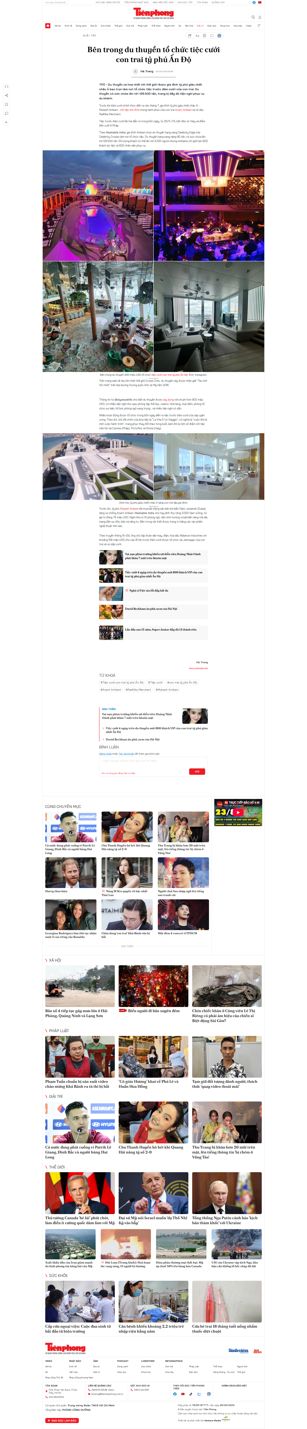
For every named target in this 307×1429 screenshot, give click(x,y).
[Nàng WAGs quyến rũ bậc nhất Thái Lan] (127, 872)
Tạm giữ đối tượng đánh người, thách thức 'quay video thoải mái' (224, 1084)
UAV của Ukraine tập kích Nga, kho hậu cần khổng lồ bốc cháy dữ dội (235, 1264)
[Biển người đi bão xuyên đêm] (153, 986)
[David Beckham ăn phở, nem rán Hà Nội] (111, 612)
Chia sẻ (6, 95)
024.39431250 (56, 1397)
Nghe (6, 86)
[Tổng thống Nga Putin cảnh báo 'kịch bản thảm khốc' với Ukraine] (227, 1193)
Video (249, 25)
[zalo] (201, 1394)
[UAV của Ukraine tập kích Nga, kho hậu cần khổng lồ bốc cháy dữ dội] (237, 1244)
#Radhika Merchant (138, 689)
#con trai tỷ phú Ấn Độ (182, 682)
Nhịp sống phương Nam (81, 1377)
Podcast (123, 1361)
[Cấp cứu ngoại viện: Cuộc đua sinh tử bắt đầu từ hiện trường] (80, 1301)
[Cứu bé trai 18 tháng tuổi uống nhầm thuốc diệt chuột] (227, 1301)
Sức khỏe (106, 25)
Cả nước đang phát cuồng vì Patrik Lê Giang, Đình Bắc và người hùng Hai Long (70, 849)
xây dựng (168, 399)
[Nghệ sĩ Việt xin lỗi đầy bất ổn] (111, 594)
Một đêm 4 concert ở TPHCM (177, 933)
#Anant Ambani (111, 689)
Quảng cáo (218, 2)
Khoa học (225, 25)
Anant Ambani (183, 109)
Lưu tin (6, 104)
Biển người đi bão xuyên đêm (153, 1010)
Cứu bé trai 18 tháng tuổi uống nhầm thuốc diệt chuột (224, 1329)
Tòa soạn (202, 2)
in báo (204, 35)
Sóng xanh (81, 25)
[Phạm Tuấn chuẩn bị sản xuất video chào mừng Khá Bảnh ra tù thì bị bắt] (80, 1057)
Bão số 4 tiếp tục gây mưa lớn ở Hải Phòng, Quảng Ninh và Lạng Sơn (76, 1013)
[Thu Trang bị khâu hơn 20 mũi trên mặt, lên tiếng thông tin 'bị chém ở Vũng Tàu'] (183, 827)
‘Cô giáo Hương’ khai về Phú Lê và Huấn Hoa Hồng (148, 1084)
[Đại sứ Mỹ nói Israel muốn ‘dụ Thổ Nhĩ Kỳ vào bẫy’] (153, 1193)
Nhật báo (75, 1361)
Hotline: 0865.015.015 (108, 2)
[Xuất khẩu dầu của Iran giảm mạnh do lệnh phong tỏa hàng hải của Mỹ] (70, 1244)
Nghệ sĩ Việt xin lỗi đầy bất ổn (148, 590)
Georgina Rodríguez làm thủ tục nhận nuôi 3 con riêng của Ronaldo (70, 935)
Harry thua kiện (56, 891)
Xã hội (58, 25)
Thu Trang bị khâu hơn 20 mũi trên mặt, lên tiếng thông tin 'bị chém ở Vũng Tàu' (181, 849)
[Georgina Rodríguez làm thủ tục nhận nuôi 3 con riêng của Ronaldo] (70, 914)
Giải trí (200, 25)
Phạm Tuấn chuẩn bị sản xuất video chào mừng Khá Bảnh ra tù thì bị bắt (77, 1084)
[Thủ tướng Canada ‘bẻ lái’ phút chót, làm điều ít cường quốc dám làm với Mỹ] (80, 1193)
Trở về (6, 122)
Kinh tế (68, 25)
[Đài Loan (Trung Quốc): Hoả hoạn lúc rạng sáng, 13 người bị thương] (126, 1244)
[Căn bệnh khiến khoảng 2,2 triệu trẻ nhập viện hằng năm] (153, 1301)
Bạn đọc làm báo (64, 1420)
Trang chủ (47, 25)
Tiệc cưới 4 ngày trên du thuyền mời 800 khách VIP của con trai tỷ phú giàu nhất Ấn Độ (163, 574)
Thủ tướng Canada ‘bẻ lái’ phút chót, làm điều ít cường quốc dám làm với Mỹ (80, 1220)
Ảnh (95, 1361)
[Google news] (210, 1394)
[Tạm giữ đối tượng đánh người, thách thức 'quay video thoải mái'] (227, 1057)
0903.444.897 (141, 1389)
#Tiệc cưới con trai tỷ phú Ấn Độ (122, 682)
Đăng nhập (105, 753)
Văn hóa (189, 25)
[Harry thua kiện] (70, 872)
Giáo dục (211, 25)
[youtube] (260, 2)
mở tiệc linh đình (130, 109)
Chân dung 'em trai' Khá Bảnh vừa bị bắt (126, 935)
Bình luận (6, 113)
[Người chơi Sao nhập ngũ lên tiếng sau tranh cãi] (183, 872)
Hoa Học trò (185, 2)
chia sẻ (190, 35)
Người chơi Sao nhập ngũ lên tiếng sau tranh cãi (181, 893)
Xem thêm (259, 25)
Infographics (174, 1361)
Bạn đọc (193, 1372)
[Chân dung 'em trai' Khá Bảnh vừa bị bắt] (127, 914)
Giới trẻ (130, 25)
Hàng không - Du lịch (224, 1372)
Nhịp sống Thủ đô (54, 1377)
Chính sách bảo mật (234, 1385)
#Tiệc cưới (155, 682)
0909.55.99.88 (99, 1389)
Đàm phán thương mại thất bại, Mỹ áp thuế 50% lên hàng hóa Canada (179, 1264)
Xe (179, 25)
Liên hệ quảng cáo (99, 1385)
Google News (219, 35)
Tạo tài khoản (126, 753)
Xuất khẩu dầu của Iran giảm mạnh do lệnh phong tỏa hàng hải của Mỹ (69, 1264)
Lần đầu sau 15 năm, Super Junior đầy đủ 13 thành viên (161, 629)
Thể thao (156, 25)
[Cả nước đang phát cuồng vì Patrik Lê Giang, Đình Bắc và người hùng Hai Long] (70, 827)
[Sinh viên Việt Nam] (238, 1351)
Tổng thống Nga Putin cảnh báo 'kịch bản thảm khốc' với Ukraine (225, 1220)
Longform (147, 1361)
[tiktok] (192, 1394)
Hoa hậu (238, 25)
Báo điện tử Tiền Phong (154, 13)
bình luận (212, 35)
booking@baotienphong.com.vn (107, 1394)
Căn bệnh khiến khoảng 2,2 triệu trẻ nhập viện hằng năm (151, 1329)
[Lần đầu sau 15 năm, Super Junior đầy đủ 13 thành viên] (111, 633)
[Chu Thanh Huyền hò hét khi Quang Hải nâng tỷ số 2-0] (127, 827)
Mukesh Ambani (129, 508)
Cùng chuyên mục (63, 806)
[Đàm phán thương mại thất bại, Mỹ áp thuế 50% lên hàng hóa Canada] (181, 1244)
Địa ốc (94, 25)
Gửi (197, 771)
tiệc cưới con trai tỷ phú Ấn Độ (169, 374)
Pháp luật (143, 25)
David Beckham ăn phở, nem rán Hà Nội (151, 609)
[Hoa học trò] (258, 1351)
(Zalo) (111, 1389)
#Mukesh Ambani (167, 689)
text (197, 35)
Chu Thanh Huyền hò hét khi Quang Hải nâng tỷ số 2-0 (126, 847)
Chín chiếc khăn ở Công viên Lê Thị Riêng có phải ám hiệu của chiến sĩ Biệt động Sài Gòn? (223, 1015)
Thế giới (118, 25)
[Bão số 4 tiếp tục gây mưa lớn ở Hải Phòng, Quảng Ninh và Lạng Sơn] (80, 986)
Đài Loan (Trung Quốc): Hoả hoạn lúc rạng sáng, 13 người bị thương (125, 1264)
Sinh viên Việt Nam (163, 2)
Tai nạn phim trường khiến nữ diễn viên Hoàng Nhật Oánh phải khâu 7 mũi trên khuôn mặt (163, 556)
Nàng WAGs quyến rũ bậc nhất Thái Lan (124, 893)
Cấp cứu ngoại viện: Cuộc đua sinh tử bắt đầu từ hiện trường (78, 1329)
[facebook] (254, 2)
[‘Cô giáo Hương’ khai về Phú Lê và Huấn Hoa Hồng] (153, 1057)
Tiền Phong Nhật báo (136, 2)
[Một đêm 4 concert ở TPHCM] (183, 914)
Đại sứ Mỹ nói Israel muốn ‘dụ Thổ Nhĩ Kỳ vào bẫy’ (153, 1220)
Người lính (169, 25)
